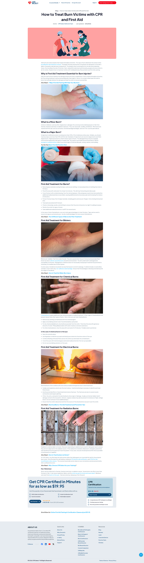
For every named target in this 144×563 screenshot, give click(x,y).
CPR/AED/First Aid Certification (83, 554)
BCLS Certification (83, 538)
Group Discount (76, 2)
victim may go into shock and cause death (83, 473)
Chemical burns (45, 315)
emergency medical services (49, 142)
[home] (33, 3)
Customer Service (103, 537)
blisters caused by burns (57, 260)
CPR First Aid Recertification (82, 542)
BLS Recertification (83, 545)
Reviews (101, 532)
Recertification (65, 2)
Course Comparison (83, 548)
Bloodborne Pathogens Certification (84, 530)
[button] (54, 2)
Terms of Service (103, 560)
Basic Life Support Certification (83, 535)
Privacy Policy (112, 560)
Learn (100, 535)
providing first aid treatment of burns (51, 64)
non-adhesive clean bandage (64, 268)
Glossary (101, 542)
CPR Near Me (81, 550)
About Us (59, 530)
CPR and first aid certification (79, 459)
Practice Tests (102, 540)
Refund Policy (61, 540)
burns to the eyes (54, 475)
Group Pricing (60, 535)
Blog (56, 11)
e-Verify (59, 537)
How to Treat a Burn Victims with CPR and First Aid (74, 11)
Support (59, 542)
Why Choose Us (61, 532)
